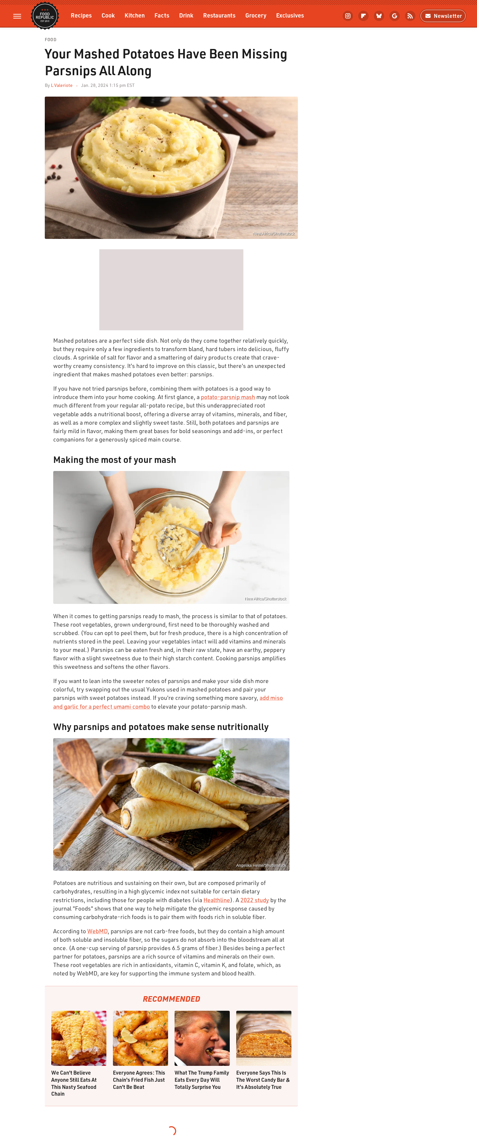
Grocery (255, 15)
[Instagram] (348, 16)
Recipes (81, 15)
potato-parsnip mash (228, 396)
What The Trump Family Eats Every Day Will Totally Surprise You (202, 1079)
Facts (161, 15)
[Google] (394, 16)
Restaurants (219, 15)
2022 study (254, 899)
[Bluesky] (379, 16)
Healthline (216, 899)
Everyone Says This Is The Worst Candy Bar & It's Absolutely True (263, 1079)
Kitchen (135, 15)
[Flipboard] (363, 16)
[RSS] (410, 16)
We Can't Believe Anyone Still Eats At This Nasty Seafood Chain (74, 1083)
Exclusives (290, 15)
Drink (186, 15)
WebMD (97, 931)
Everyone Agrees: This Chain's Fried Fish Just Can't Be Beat (139, 1079)
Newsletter (448, 15)
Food (50, 40)
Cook (108, 15)
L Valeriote (62, 85)
